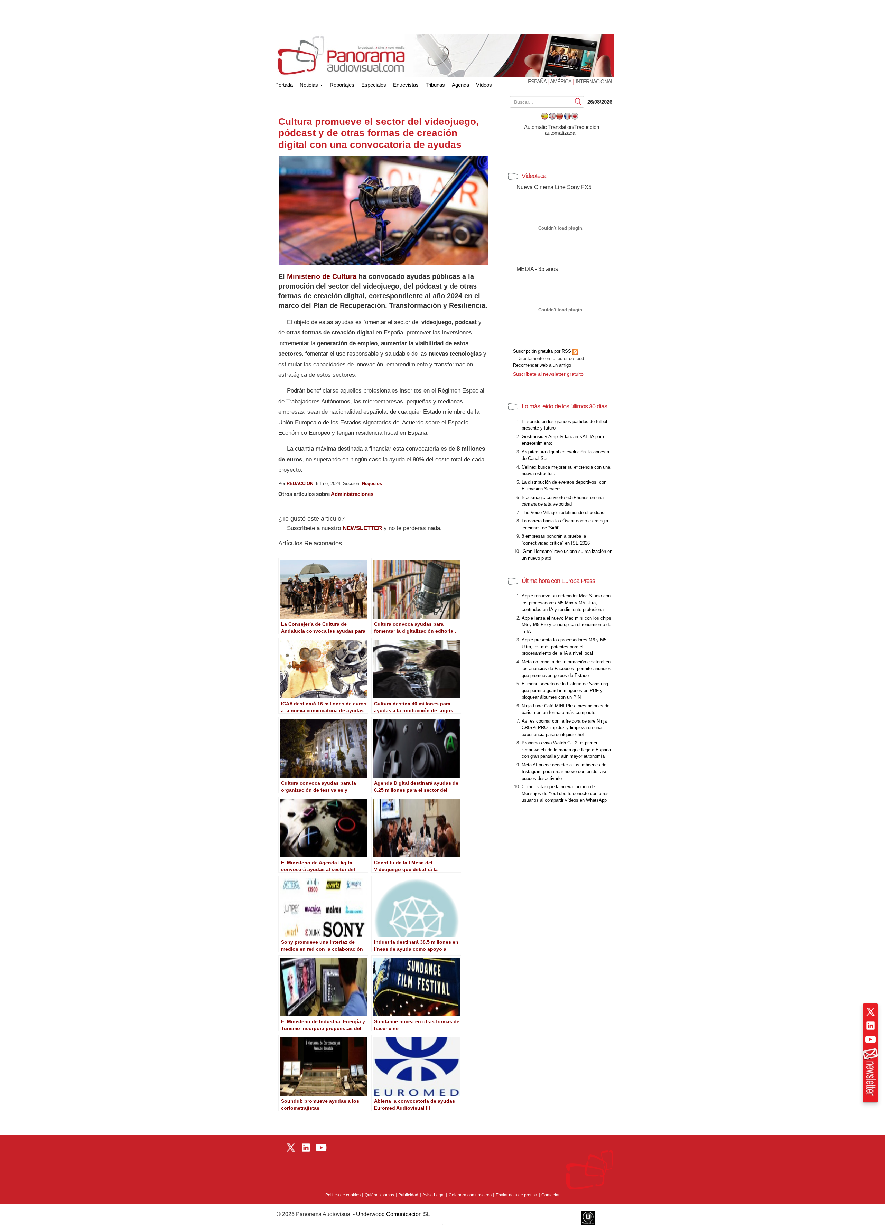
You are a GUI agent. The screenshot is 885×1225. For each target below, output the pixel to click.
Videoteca (534, 175)
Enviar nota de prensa (516, 1195)
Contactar (550, 1195)
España (537, 81)
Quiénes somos (379, 1195)
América (560, 81)
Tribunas (435, 85)
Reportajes (342, 85)
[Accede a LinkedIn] (870, 1025)
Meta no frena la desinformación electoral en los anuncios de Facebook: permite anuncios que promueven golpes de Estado (566, 668)
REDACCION (300, 483)
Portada (284, 83)
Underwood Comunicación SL (393, 1214)
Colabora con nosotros (470, 1195)
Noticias (309, 85)
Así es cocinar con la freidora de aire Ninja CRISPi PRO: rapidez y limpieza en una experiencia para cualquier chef (564, 727)
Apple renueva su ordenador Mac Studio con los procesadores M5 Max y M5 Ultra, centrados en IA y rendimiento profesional (566, 602)
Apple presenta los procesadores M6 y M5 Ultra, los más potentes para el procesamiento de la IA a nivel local (564, 646)
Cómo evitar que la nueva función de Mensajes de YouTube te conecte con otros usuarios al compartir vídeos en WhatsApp (565, 793)
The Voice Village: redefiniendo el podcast (564, 512)
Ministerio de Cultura (321, 276)
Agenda (460, 85)
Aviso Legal (433, 1195)
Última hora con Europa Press (558, 580)
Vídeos (484, 85)
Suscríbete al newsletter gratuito (548, 374)
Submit (578, 101)
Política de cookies (343, 1195)
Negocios (372, 483)
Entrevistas (406, 85)
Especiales (373, 85)
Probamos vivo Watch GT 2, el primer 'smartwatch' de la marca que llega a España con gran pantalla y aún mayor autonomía (566, 749)
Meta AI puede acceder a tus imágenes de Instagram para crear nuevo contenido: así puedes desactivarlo (564, 771)
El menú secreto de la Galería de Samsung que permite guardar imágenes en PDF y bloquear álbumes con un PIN (565, 690)
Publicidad (408, 1195)
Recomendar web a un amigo (542, 365)
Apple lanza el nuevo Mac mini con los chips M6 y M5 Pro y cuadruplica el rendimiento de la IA (566, 624)
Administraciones (352, 494)
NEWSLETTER (362, 528)
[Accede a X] (870, 1011)
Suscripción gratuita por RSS (542, 351)
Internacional (594, 81)
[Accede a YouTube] (870, 1039)
